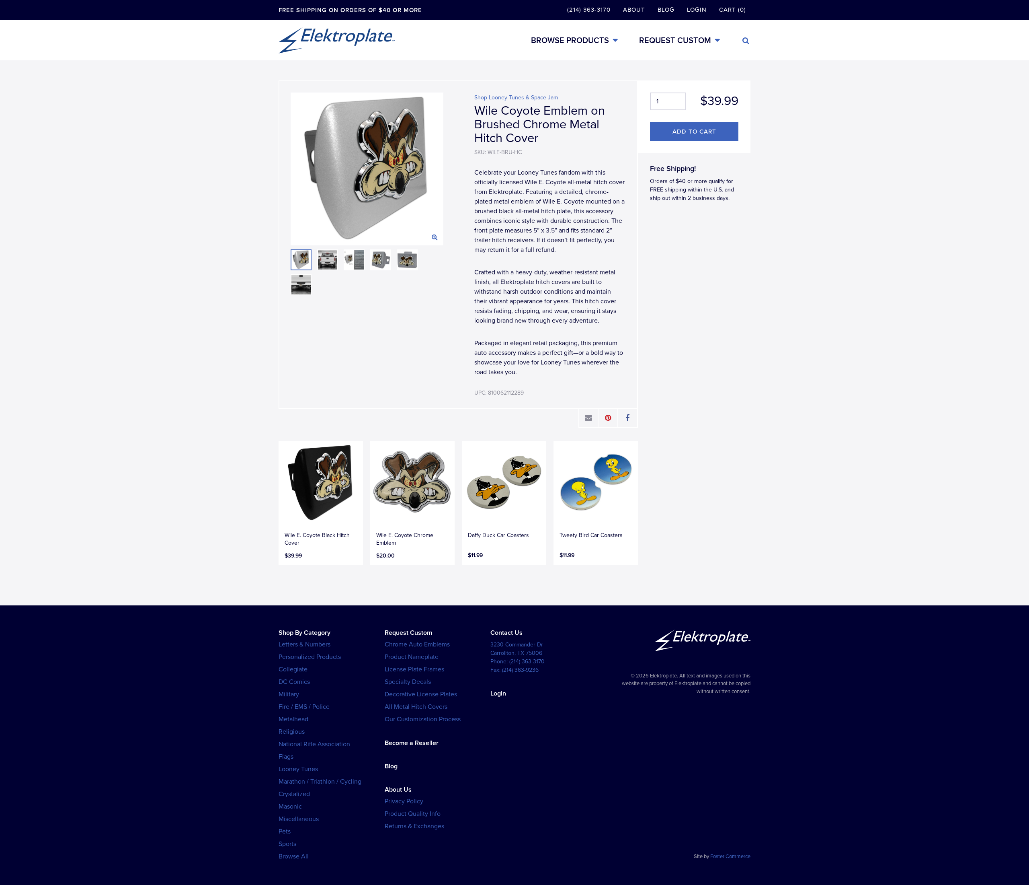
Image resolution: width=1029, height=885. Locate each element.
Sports (287, 844)
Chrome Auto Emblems (417, 644)
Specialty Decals (408, 682)
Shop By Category (304, 633)
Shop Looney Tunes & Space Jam (516, 97)
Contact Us (506, 633)
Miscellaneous (299, 819)
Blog (666, 9)
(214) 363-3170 (589, 9)
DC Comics (294, 682)
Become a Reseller (412, 743)
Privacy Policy (404, 801)
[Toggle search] (745, 40)
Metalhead (293, 719)
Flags (286, 757)
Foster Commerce (730, 856)
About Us (398, 790)
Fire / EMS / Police (304, 707)
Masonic (290, 807)
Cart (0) (732, 9)
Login (697, 9)
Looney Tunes (298, 769)
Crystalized (294, 794)
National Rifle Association (314, 744)
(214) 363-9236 (520, 670)
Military (289, 694)
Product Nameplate (412, 657)
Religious (292, 732)
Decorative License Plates (421, 694)
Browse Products (570, 40)
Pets (285, 831)
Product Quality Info (413, 814)
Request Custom (675, 40)
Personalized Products (310, 657)
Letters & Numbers (304, 644)
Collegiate (293, 669)
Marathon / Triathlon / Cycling (320, 782)
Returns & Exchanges (414, 826)
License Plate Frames (414, 669)
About (634, 9)
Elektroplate (337, 40)
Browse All (294, 856)
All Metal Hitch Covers (416, 707)
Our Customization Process (423, 719)
